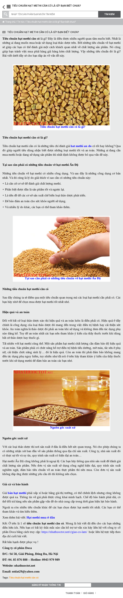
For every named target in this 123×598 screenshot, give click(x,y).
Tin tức (20, 22)
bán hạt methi (17, 493)
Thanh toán (73, 593)
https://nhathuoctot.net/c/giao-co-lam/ (64, 532)
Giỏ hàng (88, 593)
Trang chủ (10, 22)
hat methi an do (81, 146)
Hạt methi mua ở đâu (41, 517)
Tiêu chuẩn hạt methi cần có (24, 577)
